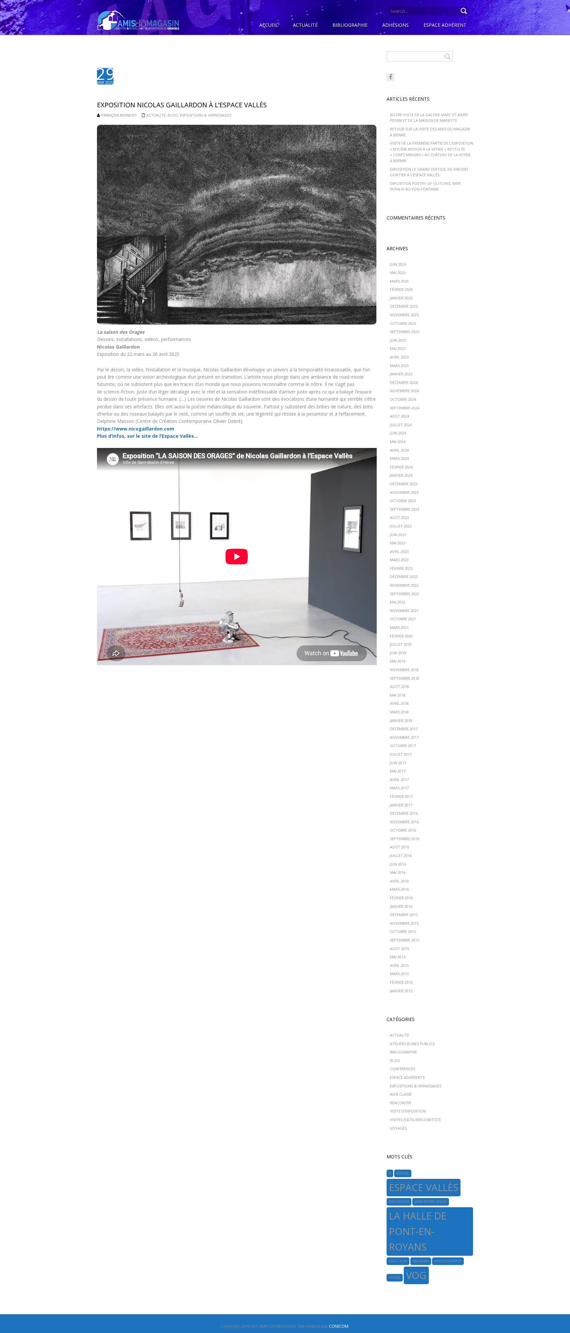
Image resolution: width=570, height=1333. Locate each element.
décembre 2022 (404, 576)
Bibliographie (403, 1051)
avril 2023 (399, 551)
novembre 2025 (404, 314)
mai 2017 (397, 771)
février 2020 (401, 635)
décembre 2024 (404, 382)
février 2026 (401, 289)
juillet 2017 (401, 754)
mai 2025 (397, 348)
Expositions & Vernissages (205, 115)
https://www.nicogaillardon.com (135, 429)
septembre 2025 (404, 331)
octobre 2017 (403, 745)
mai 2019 (397, 661)
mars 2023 (399, 559)
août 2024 (399, 416)
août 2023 (399, 517)
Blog (173, 115)
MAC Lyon (398, 1261)
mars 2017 (399, 787)
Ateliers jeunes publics (412, 1043)
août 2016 (399, 846)
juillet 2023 (401, 526)
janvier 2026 (401, 297)
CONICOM (338, 1326)
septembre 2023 (404, 509)
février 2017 (401, 796)
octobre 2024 (403, 399)
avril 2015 (399, 965)
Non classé (401, 1094)
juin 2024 (398, 432)
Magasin (421, 1261)
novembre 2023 (404, 492)
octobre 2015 (403, 931)
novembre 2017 (404, 737)
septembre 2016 (404, 838)
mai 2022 (397, 601)
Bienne (402, 1173)
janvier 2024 (401, 475)
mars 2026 (399, 281)
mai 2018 (397, 695)
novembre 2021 (404, 610)
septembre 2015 (404, 940)
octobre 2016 (403, 830)
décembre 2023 (404, 483)
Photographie (447, 1261)
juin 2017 (398, 762)
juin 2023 (398, 534)
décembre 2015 (404, 914)
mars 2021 (399, 627)
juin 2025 (398, 340)
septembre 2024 (404, 407)
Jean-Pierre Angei (431, 1201)
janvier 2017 (401, 805)
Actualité (156, 115)
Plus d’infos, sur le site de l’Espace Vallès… (147, 436)
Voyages (398, 1128)
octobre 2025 (403, 323)
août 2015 (399, 948)
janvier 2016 (401, 906)
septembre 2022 (404, 593)
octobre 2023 (403, 500)
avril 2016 (399, 880)
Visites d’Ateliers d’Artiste (415, 1119)
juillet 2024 (401, 424)
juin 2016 (398, 864)
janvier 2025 (401, 373)
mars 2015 (399, 973)
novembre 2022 (404, 585)
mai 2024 (397, 441)
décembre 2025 (404, 306)
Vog (416, 1275)
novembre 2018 (404, 669)
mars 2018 (399, 711)
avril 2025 (399, 357)
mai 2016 (397, 872)
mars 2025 (399, 365)
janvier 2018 (401, 720)
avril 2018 (399, 703)
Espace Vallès (423, 1187)
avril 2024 (399, 450)
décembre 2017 (404, 728)
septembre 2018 (404, 678)
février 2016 (401, 897)
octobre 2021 (403, 618)
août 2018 (399, 686)
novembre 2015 (404, 923)
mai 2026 (397, 272)
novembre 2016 (404, 821)
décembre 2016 (404, 813)
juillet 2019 (401, 644)
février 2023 (401, 568)
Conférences (402, 1068)
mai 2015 (397, 956)
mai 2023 (397, 542)
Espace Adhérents (407, 1077)
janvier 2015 (401, 990)
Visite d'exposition (408, 1111)
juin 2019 (398, 652)
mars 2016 (399, 889)
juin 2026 (398, 264)
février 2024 (401, 466)
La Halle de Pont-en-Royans (417, 1231)
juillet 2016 (401, 855)
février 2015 (401, 982)
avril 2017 (399, 779)
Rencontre (400, 1102)
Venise (394, 1277)
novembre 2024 (404, 390)
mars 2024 (399, 458)
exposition (399, 1201)
